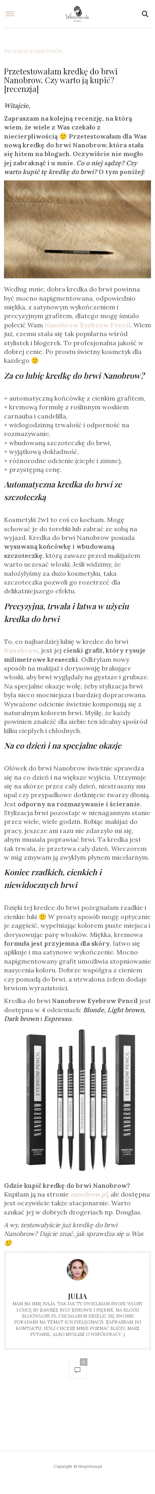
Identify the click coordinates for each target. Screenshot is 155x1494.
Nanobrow (21, 650)
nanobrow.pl (88, 1194)
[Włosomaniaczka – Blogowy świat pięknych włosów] (78, 14)
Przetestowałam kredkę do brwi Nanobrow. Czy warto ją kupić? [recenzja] (61, 80)
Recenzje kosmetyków (33, 51)
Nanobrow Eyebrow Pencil (87, 325)
